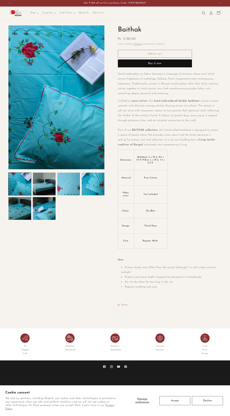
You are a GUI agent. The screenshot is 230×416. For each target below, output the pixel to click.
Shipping (137, 44)
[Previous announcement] (9, 3)
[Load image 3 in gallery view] (68, 184)
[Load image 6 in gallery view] (44, 208)
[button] (34, 12)
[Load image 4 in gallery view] (93, 184)
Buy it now (154, 63)
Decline (207, 400)
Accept (175, 400)
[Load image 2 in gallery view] (44, 184)
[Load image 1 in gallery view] (19, 184)
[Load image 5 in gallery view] (19, 208)
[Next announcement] (220, 3)
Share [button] (124, 304)
